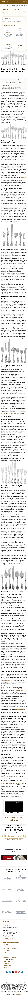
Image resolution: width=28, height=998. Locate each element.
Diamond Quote (7, 965)
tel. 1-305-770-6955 (7, 939)
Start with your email (7, 15)
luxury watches (22, 411)
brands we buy (14, 524)
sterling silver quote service (7, 775)
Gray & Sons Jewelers (8, 924)
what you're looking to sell (16, 783)
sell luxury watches (17, 690)
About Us (6, 944)
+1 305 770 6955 (15, 992)
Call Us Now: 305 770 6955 (14, 818)
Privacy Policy (7, 950)
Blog (5, 952)
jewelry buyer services (20, 709)
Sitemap (5, 954)
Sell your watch (16, 781)
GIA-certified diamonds (14, 413)
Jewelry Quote (7, 963)
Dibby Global (18, 994)
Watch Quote (7, 961)
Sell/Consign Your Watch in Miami (11, 948)
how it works (12, 621)
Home (3, 5)
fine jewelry (3, 413)
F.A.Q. (5, 946)
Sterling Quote (7, 967)
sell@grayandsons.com (8, 938)
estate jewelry (8, 680)
